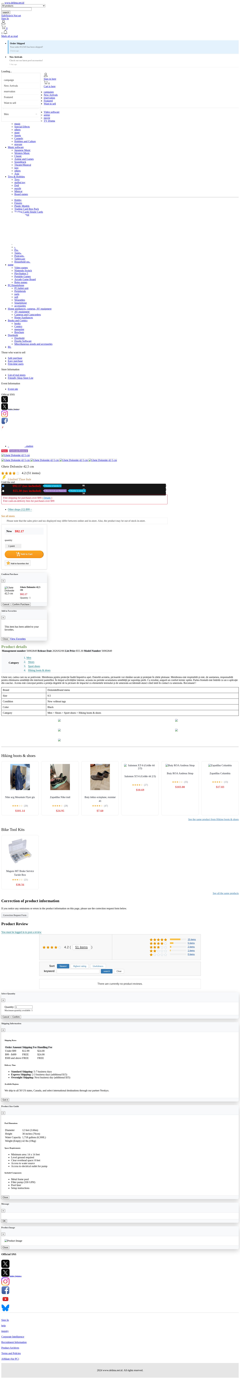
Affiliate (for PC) (10, 1358)
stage (17, 132)
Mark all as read (9, 36)
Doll (16, 185)
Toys (16, 179)
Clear (119, 971)
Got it (5, 1100)
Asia (16, 173)
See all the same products (226, 893)
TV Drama (49, 120)
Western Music (22, 153)
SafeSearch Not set (11, 15)
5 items (191, 943)
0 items (191, 954)
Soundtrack (20, 162)
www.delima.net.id (14, 2)
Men (6, 114)
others (17, 129)
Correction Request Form (14, 915)
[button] (120, 32)
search (6, 12)
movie (47, 117)
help (3, 1325)
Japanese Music (22, 150)
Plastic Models (21, 206)
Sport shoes (34, 666)
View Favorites (18, 638)
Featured (8, 97)
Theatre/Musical (22, 164)
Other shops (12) (20, 509)
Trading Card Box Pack (26, 209)
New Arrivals (11, 85)
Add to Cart (26, 554)
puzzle (17, 188)
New (33, 486)
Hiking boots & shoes (39, 670)
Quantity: (9, 1007)
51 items (81, 947)
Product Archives (10, 1347)
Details (47, 497)
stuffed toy (19, 182)
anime (47, 115)
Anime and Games (24, 159)
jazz (16, 167)
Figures (18, 203)
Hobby (18, 200)
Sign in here (50, 78)
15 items (192, 939)
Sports (17, 135)
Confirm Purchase (20, 604)
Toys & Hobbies (16, 176)
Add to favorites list (19, 563)
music (17, 123)
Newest (63, 966)
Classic (18, 156)
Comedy (18, 138)
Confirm (16, 1017)
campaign (9, 80)
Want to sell (10, 102)
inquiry (5, 1331)
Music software (16, 147)
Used (45, 490)
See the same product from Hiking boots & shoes (213, 819)
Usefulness (98, 966)
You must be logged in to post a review (21, 932)
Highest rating (79, 966)
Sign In (5, 18)
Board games (21, 194)
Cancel (6, 604)
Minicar (18, 191)
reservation (9, 91)
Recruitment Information (14, 1342)
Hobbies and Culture (25, 141)
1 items (191, 950)
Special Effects (22, 126)
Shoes (31, 662)
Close (5, 639)
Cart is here (50, 86)
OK (4, 1221)
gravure (18, 144)
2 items (191, 947)
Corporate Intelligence (12, 1336)
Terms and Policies (11, 1353)
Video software (51, 112)
